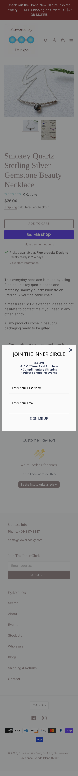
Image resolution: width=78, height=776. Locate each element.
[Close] (71, 350)
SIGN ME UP (39, 418)
